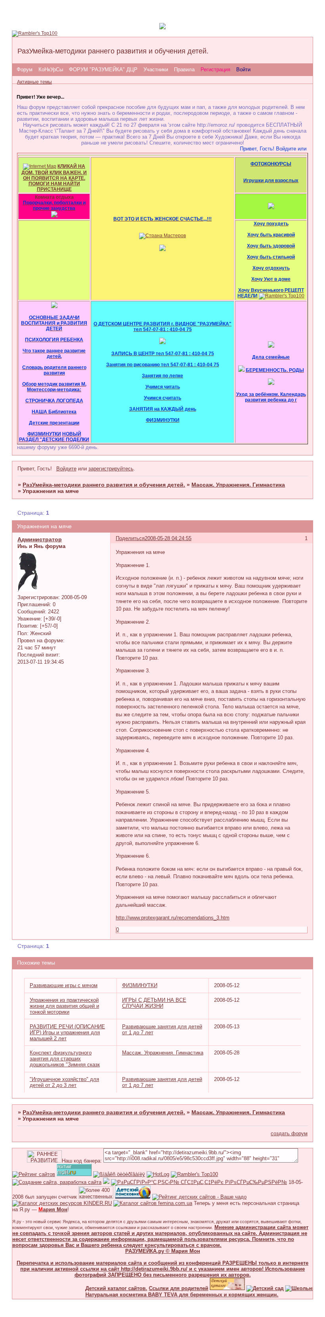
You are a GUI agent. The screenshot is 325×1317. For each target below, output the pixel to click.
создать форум (289, 1133)
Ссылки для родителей (169, 1288)
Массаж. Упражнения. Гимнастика (238, 485)
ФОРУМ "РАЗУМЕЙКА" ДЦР (103, 69)
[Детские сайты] (218, 1288)
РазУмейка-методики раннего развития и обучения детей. (104, 485)
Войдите (66, 469)
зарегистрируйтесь (111, 469)
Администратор (39, 539)
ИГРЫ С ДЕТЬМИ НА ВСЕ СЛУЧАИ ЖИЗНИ (154, 1003)
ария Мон (52, 1209)
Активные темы (34, 82)
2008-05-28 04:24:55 (168, 538)
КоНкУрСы (50, 69)
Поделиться (130, 538)
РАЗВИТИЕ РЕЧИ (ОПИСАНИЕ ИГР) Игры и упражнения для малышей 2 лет (67, 1032)
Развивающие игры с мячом (64, 985)
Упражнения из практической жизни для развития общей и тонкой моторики (64, 1006)
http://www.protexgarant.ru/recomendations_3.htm (172, 918)
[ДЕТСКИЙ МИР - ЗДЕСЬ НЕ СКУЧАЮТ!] (106, 1182)
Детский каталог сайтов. (107, 1288)
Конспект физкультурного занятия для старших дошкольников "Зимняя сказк (65, 1059)
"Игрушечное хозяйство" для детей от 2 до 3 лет (64, 1082)
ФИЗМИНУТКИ (139, 985)
